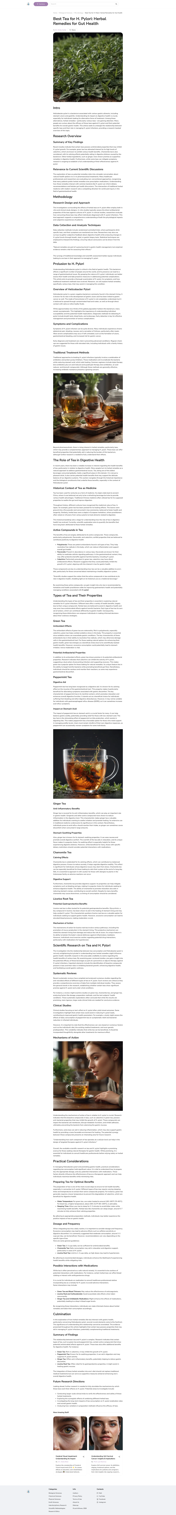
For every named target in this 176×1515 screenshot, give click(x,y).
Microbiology (78, 13)
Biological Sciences (65, 13)
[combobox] (83, 4)
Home (55, 13)
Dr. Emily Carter (60, 30)
